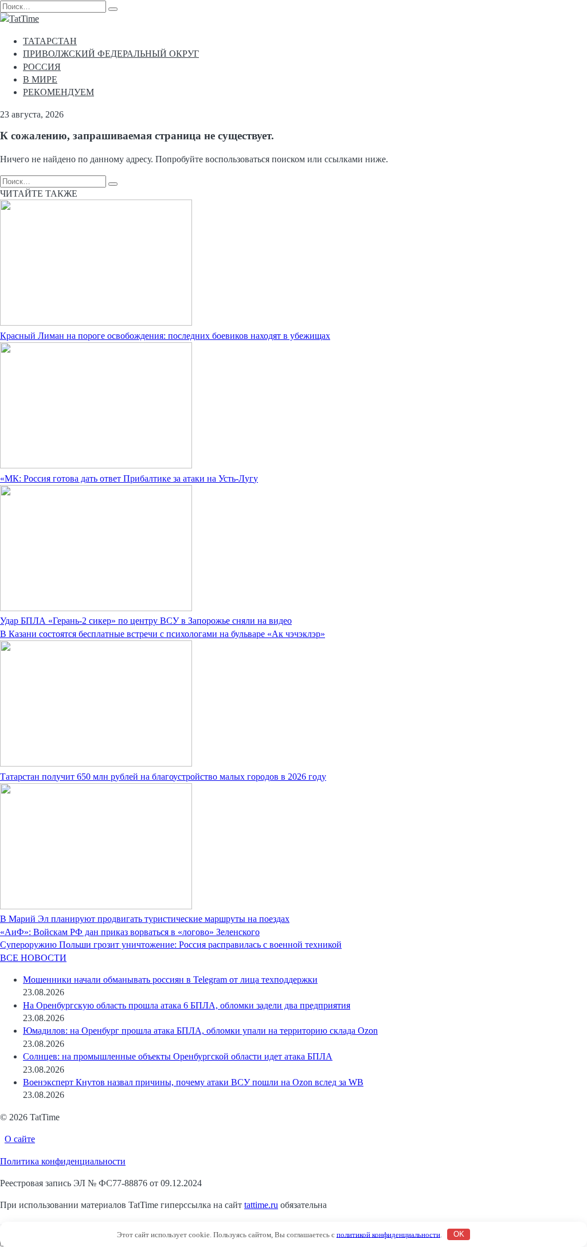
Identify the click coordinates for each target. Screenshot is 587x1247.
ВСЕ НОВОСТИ (33, 958)
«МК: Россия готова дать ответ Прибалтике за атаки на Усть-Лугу (129, 478)
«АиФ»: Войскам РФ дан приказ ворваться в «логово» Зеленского (130, 932)
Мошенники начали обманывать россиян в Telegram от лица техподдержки (170, 979)
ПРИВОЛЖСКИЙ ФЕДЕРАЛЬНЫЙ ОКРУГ (111, 53)
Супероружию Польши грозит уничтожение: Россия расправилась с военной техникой (171, 944)
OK (458, 1234)
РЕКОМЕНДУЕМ (58, 92)
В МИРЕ (40, 79)
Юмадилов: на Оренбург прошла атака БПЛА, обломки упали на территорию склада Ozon (200, 1030)
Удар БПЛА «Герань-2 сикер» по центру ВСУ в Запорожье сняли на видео (146, 621)
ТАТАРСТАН (50, 41)
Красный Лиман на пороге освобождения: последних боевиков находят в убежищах (165, 336)
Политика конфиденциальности (63, 1161)
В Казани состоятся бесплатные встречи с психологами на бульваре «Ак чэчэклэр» (162, 634)
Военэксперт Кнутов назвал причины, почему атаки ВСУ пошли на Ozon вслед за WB (193, 1082)
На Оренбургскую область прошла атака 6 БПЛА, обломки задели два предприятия (186, 1005)
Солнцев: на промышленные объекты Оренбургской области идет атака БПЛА (177, 1056)
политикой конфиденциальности (388, 1234)
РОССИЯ (42, 67)
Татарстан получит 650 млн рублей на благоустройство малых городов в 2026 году (163, 776)
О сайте (20, 1139)
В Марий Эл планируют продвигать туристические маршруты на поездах (144, 919)
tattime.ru (261, 1205)
